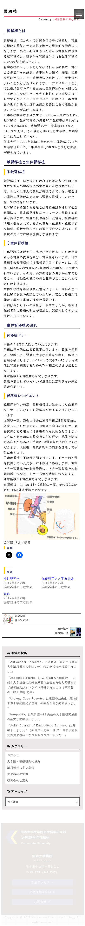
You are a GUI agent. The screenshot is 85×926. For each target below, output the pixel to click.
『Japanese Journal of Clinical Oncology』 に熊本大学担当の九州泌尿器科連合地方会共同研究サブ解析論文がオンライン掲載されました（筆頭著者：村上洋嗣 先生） (42, 685)
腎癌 (7, 594)
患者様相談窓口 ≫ (42, 892)
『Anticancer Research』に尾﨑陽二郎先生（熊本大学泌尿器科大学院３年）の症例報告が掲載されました (42, 666)
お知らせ (13, 755)
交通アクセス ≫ (42, 882)
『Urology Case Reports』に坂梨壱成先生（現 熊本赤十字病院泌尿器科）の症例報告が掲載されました (42, 703)
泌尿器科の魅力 (17, 774)
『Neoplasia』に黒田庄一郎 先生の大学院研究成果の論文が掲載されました (42, 717)
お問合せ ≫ (42, 901)
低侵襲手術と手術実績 (58, 578)
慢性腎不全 (12, 578)
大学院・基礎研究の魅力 (23, 761)
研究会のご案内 (17, 780)
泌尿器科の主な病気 (67, 19)
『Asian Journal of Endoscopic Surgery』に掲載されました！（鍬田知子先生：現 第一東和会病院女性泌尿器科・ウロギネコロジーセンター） (42, 730)
